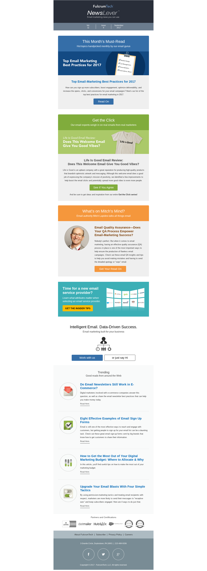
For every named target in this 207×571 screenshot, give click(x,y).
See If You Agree (103, 187)
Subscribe (101, 534)
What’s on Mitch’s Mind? (103, 211)
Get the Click (103, 120)
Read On (103, 101)
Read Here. (85, 404)
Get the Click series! (128, 194)
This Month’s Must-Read (103, 41)
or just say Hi (120, 357)
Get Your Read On (110, 268)
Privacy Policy (115, 534)
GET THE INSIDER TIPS (77, 308)
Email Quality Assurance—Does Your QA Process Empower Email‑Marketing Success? (117, 231)
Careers (129, 534)
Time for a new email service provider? (80, 290)
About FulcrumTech (83, 534)
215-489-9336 (121, 543)
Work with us (87, 357)
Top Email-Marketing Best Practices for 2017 (103, 81)
